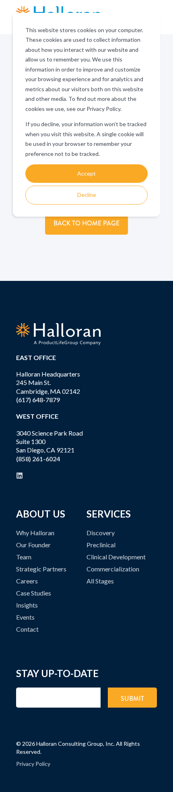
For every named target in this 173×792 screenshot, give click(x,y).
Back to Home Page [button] (86, 223)
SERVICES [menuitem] (108, 514)
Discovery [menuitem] (100, 532)
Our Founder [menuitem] (33, 544)
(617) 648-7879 (38, 399)
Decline (86, 194)
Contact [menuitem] (27, 629)
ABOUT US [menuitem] (40, 514)
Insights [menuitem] (27, 605)
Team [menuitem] (23, 557)
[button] (163, 782)
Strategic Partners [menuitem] (41, 569)
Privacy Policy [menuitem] (33, 763)
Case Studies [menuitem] (33, 593)
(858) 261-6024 (38, 459)
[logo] (58, 334)
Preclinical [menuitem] (100, 544)
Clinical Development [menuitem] (116, 557)
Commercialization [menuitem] (112, 569)
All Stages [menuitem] (100, 581)
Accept (86, 173)
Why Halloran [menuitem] (35, 532)
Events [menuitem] (25, 617)
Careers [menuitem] (27, 581)
